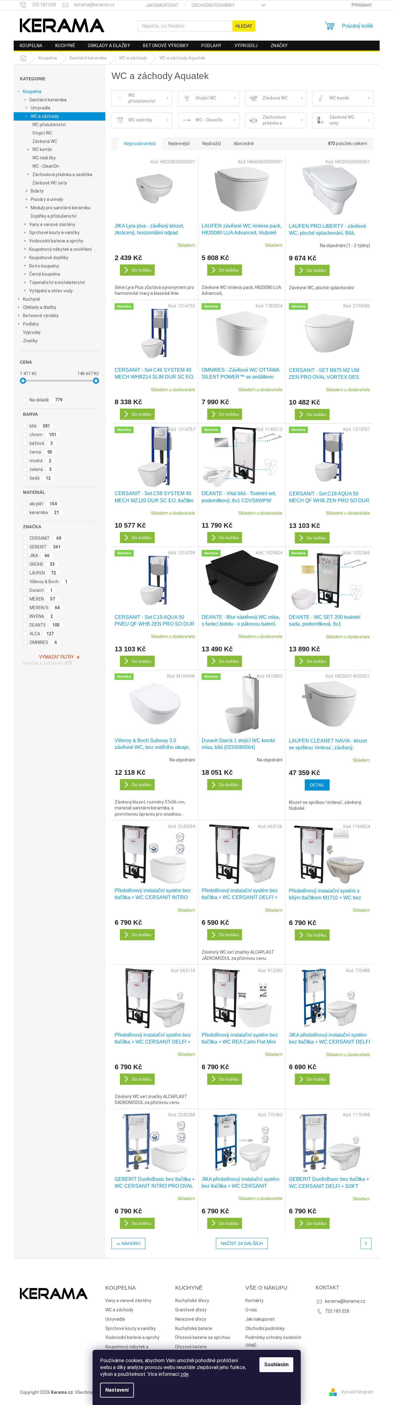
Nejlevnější (179, 143)
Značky (30, 340)
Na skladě (46, 399)
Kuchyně (31, 299)
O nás (251, 1309)
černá (41, 452)
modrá (41, 460)
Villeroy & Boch (49, 581)
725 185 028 (337, 1311)
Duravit (41, 590)
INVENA (41, 616)
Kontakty (254, 1300)
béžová (41, 443)
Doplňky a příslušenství (53, 216)
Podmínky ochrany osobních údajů (273, 1341)
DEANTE (45, 625)
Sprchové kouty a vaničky (54, 232)
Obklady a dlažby (39, 307)
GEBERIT (45, 546)
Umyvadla (40, 107)
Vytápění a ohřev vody (51, 290)
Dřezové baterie (191, 1346)
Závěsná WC (44, 141)
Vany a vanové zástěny (52, 224)
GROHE (42, 564)
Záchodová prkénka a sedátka (62, 174)
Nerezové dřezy (190, 1319)
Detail (317, 784)
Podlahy (31, 323)
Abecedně (244, 143)
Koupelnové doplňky (48, 257)
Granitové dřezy (191, 1309)
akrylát (43, 503)
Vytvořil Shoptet (357, 1391)
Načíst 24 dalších (242, 1243)
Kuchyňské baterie (193, 1328)
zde (185, 1374)
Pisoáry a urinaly (47, 199)
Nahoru (131, 1243)
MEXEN (42, 598)
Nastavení (117, 1390)
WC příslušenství (49, 124)
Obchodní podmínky (213, 5)
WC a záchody (45, 116)
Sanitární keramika (47, 99)
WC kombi (42, 149)
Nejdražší (211, 143)
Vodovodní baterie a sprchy (56, 240)
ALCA (42, 633)
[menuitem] (31, 46)
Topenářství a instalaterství (57, 282)
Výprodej (31, 332)
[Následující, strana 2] (366, 1243)
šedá (40, 478)
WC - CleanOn (45, 166)
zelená (41, 469)
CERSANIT (46, 538)
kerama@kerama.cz (345, 1301)
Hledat (243, 26)
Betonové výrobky (40, 315)
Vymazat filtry (56, 656)
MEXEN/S (45, 607)
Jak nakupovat (162, 5)
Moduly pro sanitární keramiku (60, 207)
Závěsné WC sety (49, 182)
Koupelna (32, 91)
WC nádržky (44, 157)
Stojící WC (42, 133)
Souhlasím (276, 1364)
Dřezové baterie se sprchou (202, 1337)
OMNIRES (43, 642)
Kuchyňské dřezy (192, 1300)
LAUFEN (43, 572)
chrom (43, 434)
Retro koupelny (44, 266)
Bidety (37, 190)
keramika (44, 512)
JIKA (40, 555)
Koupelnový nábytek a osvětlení (60, 249)
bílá (40, 425)
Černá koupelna (44, 274)
